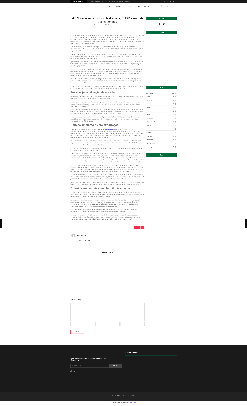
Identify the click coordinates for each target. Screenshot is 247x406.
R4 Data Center (132, 402)
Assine (115, 365)
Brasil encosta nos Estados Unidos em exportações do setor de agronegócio (110, 1)
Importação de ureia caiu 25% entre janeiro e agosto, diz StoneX (160, 77)
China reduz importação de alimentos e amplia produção (161, 55)
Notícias (118, 6)
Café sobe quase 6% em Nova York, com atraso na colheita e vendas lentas (102, 260)
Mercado (137, 6)
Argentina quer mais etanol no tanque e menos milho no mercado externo (100, 273)
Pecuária (128, 6)
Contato (146, 6)
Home (110, 6)
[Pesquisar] (176, 6)
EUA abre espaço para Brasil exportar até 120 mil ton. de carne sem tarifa (100, 284)
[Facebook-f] (159, 24)
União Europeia (110, 129)
